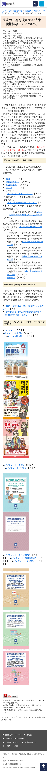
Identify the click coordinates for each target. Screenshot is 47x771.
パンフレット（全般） (14, 465)
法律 (8, 179)
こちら (39, 212)
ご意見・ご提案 (11, 746)
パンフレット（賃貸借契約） (25, 558)
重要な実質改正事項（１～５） (22, 202)
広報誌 (29, 735)
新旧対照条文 (12, 182)
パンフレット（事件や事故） (17, 555)
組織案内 (28, 11)
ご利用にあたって (12, 742)
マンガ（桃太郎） (16, 336)
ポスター (10, 330)
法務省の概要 (18, 11)
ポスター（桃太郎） (13, 333)
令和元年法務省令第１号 (30, 227)
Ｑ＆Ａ (9, 188)
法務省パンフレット (13, 735)
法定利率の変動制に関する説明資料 (25, 215)
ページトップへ (43, 767)
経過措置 (11, 277)
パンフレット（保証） (16, 468)
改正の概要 (11, 185)
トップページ (6, 11)
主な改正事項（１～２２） (20, 194)
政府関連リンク (31, 742)
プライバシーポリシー (14, 738)
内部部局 (37, 11)
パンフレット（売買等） (24, 561)
